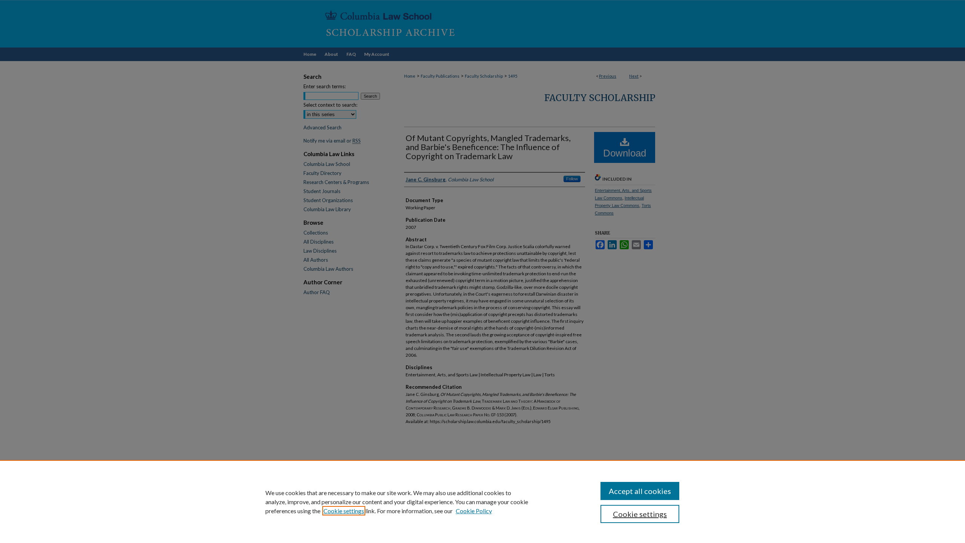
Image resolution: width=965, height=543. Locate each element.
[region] (482, 501)
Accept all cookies (640, 490)
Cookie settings (343, 510)
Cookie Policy (474, 510)
